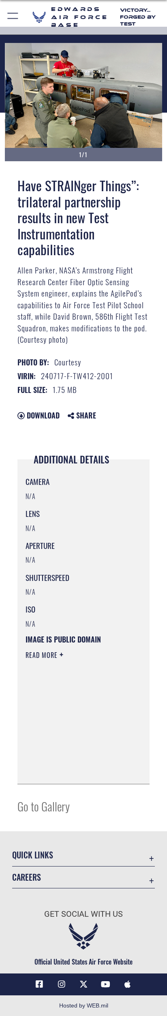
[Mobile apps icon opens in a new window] (128, 984)
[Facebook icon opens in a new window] (39, 984)
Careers (26, 877)
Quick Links (32, 855)
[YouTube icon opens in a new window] (105, 984)
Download (42, 415)
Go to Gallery (43, 806)
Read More (43, 655)
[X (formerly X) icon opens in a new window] (83, 984)
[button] (13, 17)
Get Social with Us (83, 914)
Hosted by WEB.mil (83, 1005)
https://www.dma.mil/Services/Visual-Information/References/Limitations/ (75, 769)
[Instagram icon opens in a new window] (62, 984)
